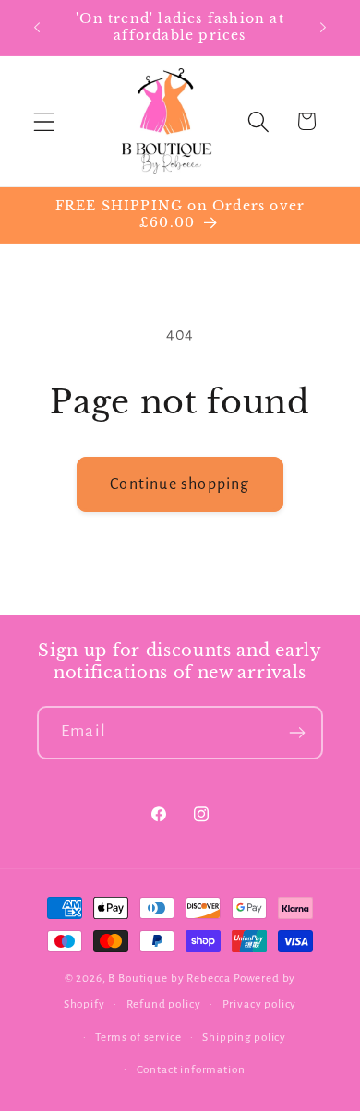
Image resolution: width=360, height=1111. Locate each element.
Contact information (191, 1069)
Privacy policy (259, 1004)
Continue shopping (179, 484)
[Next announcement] (323, 27)
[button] (44, 121)
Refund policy (163, 1004)
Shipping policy (244, 1037)
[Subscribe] (296, 732)
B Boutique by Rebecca (170, 978)
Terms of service (138, 1037)
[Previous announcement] (37, 27)
